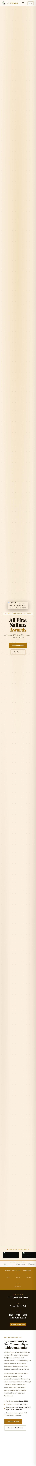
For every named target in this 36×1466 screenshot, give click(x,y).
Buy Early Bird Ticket (15, 1428)
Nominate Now (18, 645)
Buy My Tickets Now (18, 1324)
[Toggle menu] (22, 3)
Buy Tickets (18, 652)
